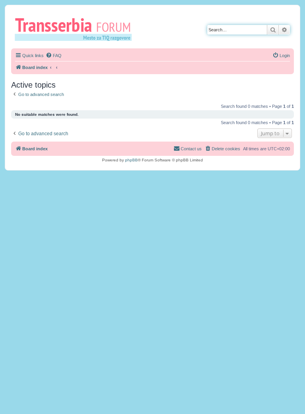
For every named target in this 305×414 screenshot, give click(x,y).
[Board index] (76, 29)
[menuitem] (54, 55)
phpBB (131, 160)
